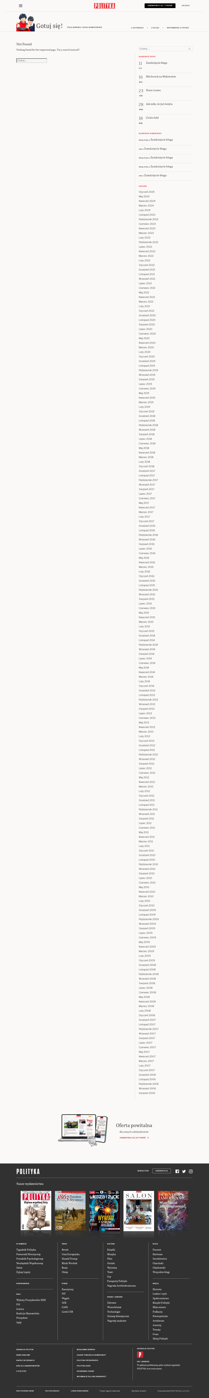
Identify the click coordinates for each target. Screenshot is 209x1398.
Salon (19, 1267)
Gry (109, 1276)
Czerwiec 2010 (147, 882)
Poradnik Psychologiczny (29, 1258)
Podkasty (158, 1311)
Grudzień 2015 (147, 580)
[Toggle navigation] (20, 5)
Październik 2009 (149, 919)
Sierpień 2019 (147, 379)
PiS (18, 1304)
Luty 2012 (144, 791)
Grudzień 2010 (147, 855)
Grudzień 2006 (147, 1074)
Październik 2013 (148, 699)
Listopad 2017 (147, 475)
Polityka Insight (52, 1391)
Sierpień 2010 (147, 873)
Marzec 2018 (146, 457)
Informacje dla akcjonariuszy (91, 1377)
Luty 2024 (144, 210)
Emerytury (68, 1289)
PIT (64, 1293)
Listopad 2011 (147, 805)
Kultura (111, 1244)
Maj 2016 (144, 557)
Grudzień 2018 (147, 416)
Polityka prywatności (87, 1360)
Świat (64, 1244)
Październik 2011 (148, 809)
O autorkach (137, 28)
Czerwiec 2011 (147, 827)
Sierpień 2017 (146, 489)
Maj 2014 (144, 667)
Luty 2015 (144, 626)
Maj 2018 (144, 448)
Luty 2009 (145, 955)
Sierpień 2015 (146, 599)
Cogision (109, 1391)
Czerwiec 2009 (147, 937)
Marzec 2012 (146, 786)
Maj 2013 (144, 722)
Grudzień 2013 (147, 690)
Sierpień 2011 (146, 818)
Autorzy (157, 1325)
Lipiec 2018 (145, 439)
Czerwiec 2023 (147, 224)
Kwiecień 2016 (147, 562)
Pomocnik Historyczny (28, 1254)
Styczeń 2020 (147, 356)
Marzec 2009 (146, 951)
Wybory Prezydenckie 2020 (31, 1300)
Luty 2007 (145, 1065)
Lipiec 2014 (145, 658)
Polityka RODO (84, 1366)
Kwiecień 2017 (147, 507)
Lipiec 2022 (145, 246)
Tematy (157, 1329)
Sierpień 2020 (147, 324)
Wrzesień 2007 (147, 1033)
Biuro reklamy (23, 1355)
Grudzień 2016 (147, 525)
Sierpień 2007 (147, 1038)
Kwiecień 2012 (147, 782)
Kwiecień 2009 (147, 946)
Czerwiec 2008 (147, 992)
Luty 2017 (144, 516)
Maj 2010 (144, 887)
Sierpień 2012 (146, 763)
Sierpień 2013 (147, 708)
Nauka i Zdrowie (115, 1297)
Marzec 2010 (146, 896)
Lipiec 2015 (145, 603)
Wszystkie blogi (161, 1272)
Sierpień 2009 (147, 928)
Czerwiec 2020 (147, 333)
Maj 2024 (144, 196)
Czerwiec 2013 (147, 718)
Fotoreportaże (160, 1316)
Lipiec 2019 (145, 384)
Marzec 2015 (146, 622)
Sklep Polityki (160, 1338)
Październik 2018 (148, 425)
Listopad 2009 (147, 914)
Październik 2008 (149, 974)
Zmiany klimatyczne (118, 1316)
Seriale (111, 1263)
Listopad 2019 (147, 365)
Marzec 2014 (146, 676)
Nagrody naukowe (116, 1320)
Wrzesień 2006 (147, 1088)
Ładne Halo (116, 1391)
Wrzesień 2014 (147, 649)
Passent (157, 1249)
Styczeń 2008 (147, 1015)
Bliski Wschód (69, 1263)
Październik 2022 (148, 242)
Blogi (155, 1244)
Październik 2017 (148, 480)
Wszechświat (114, 1307)
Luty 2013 (144, 736)
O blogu (155, 28)
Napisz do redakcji (25, 1360)
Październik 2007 (149, 1029)
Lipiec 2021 (145, 283)
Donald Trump (69, 1258)
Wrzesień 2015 (147, 594)
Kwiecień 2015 (147, 617)
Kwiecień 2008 (147, 1001)
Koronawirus (22, 1284)
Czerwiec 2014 (147, 663)
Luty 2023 (144, 237)
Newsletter (143, 1171)
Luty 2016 (144, 571)
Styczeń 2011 (146, 850)
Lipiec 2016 (145, 548)
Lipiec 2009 (146, 933)
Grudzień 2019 (147, 361)
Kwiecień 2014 (147, 672)
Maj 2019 (144, 393)
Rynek (65, 1284)
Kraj (18, 1294)
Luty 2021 (144, 306)
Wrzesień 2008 (147, 978)
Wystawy (112, 1267)
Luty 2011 (144, 846)
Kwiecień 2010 (147, 891)
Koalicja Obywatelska (27, 1313)
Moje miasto (159, 1307)
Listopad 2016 (147, 530)
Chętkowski (159, 1267)
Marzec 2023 (146, 233)
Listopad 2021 (147, 274)
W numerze (21, 1244)
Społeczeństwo (161, 1298)
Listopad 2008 (147, 969)
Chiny (65, 1272)
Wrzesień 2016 (147, 539)
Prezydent (22, 1317)
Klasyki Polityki (161, 1302)
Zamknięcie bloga (162, 139)
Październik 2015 (148, 589)
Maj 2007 (144, 1052)
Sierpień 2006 (147, 1093)
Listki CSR (67, 1311)
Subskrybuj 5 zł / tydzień (160, 6)
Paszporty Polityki (117, 1281)
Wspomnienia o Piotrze (178, 28)
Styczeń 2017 (146, 521)
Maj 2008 (144, 997)
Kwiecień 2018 (147, 452)
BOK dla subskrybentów (28, 1366)
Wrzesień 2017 (147, 484)
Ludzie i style (160, 1293)
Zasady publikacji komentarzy (91, 1355)
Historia (157, 1289)
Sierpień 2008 (147, 983)
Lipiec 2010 (145, 878)
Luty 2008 (145, 1010)
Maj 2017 (144, 503)
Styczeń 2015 (146, 631)
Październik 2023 (148, 219)
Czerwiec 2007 (147, 1047)
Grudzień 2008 (147, 965)
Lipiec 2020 (145, 329)
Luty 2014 (144, 681)
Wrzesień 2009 (147, 923)
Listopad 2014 (147, 640)
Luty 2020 (145, 352)
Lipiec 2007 (145, 1042)
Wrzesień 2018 (147, 429)
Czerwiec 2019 (147, 388)
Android (145, 1362)
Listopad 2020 (147, 320)
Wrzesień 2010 (147, 869)
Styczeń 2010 (147, 905)
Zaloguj (186, 6)
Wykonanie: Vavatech (139, 1391)
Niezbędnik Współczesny (29, 1263)
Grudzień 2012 (147, 745)
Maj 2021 (144, 292)
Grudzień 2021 (147, 269)
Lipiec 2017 (145, 493)
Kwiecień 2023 (147, 228)
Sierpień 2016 (147, 544)
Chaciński (158, 1263)
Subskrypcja (161, 1171)
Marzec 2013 (146, 731)
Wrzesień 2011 (147, 814)
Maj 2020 (144, 338)
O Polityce (21, 1371)
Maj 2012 (144, 777)
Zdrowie (111, 1302)
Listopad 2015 (147, 585)
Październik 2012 (148, 754)
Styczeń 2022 (147, 265)
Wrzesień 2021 (147, 278)
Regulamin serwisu (86, 1350)
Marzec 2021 (146, 301)
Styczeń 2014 (146, 686)
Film (109, 1258)
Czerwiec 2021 (147, 288)
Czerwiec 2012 (147, 772)
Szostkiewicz (160, 1258)
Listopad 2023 (147, 214)
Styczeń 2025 (147, 192)
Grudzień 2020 (147, 315)
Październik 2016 (148, 535)
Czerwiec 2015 (147, 608)
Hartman (157, 1254)
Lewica (20, 1309)
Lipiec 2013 (145, 713)
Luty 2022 (144, 260)
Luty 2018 (144, 461)
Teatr (110, 1272)
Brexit (65, 1249)
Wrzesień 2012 (147, 759)
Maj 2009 (144, 942)
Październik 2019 (148, 370)
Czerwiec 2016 (147, 553)
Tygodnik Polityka (26, 1249)
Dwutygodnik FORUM (25, 1391)
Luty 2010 (144, 901)
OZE (64, 1302)
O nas (156, 1334)
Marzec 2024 (146, 205)
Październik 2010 (148, 864)
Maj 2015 (144, 612)
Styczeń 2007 (147, 1070)
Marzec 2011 (146, 841)
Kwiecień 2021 (147, 297)
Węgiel (65, 1298)
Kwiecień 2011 (147, 837)
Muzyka (111, 1254)
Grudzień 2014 (147, 635)
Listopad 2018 (147, 420)
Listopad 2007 (147, 1024)
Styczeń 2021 (146, 310)
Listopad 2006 (147, 1079)
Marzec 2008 (146, 1006)
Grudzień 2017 (147, 471)
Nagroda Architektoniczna (121, 1285)
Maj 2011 (144, 832)
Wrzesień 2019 (147, 374)
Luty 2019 (144, 407)
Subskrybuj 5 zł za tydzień (133, 1138)
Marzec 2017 (146, 512)
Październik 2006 (149, 1084)
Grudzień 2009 (147, 910)
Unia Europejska (71, 1254)
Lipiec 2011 (145, 823)
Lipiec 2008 (146, 987)
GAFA (65, 1307)
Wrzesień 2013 (147, 704)
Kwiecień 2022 (147, 251)
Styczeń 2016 (146, 576)
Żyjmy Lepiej (23, 1272)
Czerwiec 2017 (147, 498)
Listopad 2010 (147, 859)
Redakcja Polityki (25, 1350)
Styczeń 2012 (146, 795)
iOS (138, 1362)
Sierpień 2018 (147, 434)
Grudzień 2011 (147, 800)
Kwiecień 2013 (147, 727)
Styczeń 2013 (146, 740)
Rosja (65, 1267)
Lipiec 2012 (145, 768)
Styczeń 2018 (146, 466)
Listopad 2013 (147, 695)
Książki (111, 1249)
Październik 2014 (148, 644)
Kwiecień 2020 (147, 342)
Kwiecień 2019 (147, 397)
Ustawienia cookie (85, 1371)
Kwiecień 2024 (147, 201)
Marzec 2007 (146, 1061)
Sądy (19, 1322)
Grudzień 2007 (147, 1020)
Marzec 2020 (146, 347)
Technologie (113, 1311)
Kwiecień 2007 (147, 1056)
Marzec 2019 (146, 402)
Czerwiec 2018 (147, 443)
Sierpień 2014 (146, 654)
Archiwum (158, 1320)
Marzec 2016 (146, 567)
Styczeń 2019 (146, 411)
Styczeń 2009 (147, 960)
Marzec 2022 (146, 256)
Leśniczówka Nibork (79, 1391)
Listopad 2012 (147, 750)
